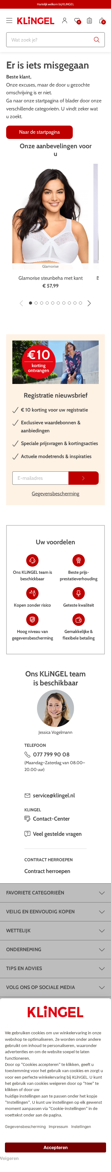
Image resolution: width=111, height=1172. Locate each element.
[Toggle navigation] (9, 20)
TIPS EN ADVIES (24, 968)
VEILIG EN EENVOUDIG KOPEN (40, 912)
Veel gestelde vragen (57, 834)
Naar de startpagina (39, 132)
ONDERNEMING (23, 949)
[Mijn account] (65, 20)
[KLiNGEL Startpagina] (35, 20)
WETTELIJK (18, 931)
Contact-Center (51, 818)
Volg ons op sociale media (40, 987)
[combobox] (55, 39)
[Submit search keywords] (97, 39)
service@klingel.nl (54, 795)
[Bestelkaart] (89, 20)
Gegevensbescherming (55, 494)
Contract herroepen (47, 871)
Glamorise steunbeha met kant (50, 278)
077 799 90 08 (51, 754)
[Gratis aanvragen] (83, 478)
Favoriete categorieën (35, 893)
